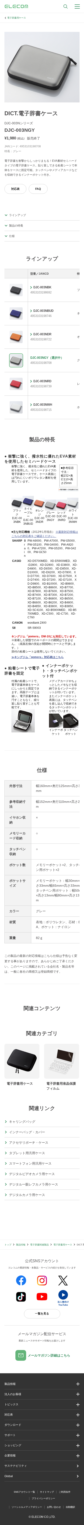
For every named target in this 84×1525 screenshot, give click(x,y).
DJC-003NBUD (43, 311)
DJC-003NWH (42, 404)
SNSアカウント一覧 (24, 1492)
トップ (7, 1244)
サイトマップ (47, 1492)
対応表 (15, 189)
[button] (42, 1405)
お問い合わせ (54, 1507)
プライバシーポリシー (43, 1498)
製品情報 (20, 1244)
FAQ (38, 189)
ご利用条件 (64, 1492)
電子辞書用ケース (16, 17)
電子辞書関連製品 (39, 1244)
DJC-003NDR (42, 334)
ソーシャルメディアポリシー (27, 1507)
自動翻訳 (70, 1507)
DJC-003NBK (42, 287)
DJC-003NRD (42, 381)
